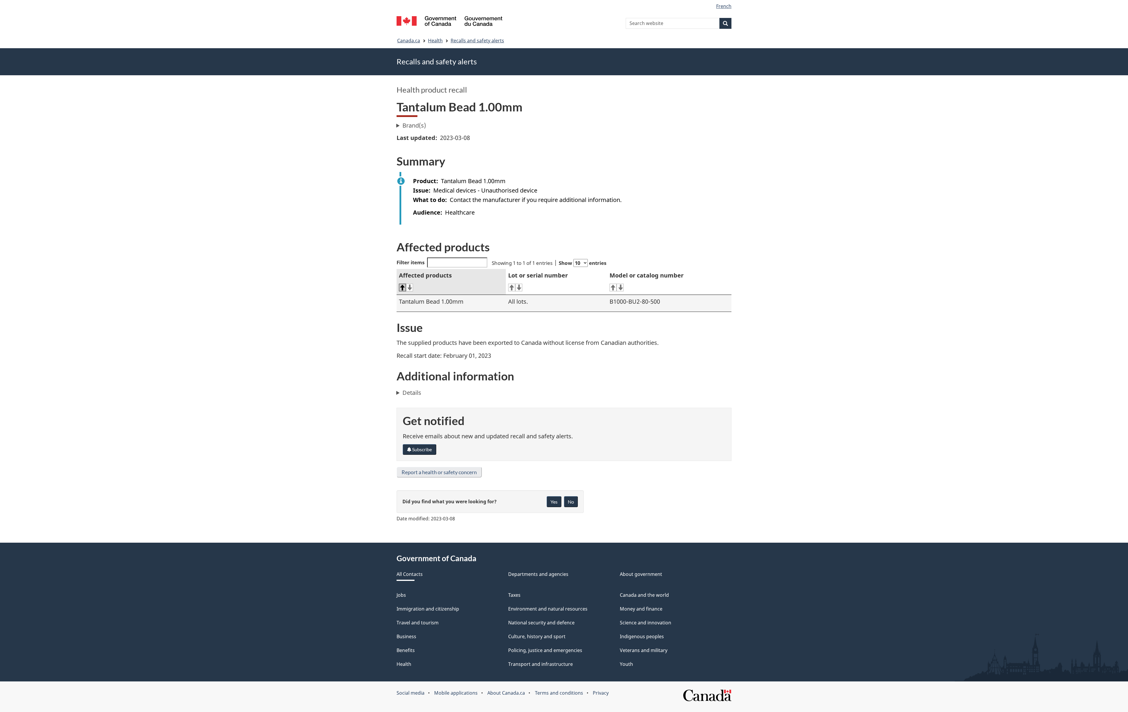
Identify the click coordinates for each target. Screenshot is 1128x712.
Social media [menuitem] (410, 693)
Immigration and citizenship (428, 609)
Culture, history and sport (536, 636)
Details (411, 393)
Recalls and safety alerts (477, 40)
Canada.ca (408, 40)
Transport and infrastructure (540, 664)
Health (435, 40)
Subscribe (421, 449)
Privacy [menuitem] (601, 693)
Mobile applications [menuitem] (456, 693)
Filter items (410, 262)
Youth (626, 664)
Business (406, 636)
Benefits (406, 650)
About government (641, 574)
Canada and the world (644, 595)
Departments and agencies (538, 574)
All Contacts (410, 574)
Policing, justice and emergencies (545, 650)
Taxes (514, 595)
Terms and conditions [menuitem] (559, 693)
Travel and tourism (418, 622)
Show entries (582, 263)
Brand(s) (414, 125)
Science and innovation (645, 622)
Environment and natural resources (548, 609)
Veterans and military (643, 650)
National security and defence (541, 622)
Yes (554, 501)
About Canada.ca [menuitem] (506, 693)
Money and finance (641, 609)
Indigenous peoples (642, 636)
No (571, 501)
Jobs (401, 595)
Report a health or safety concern (439, 472)
